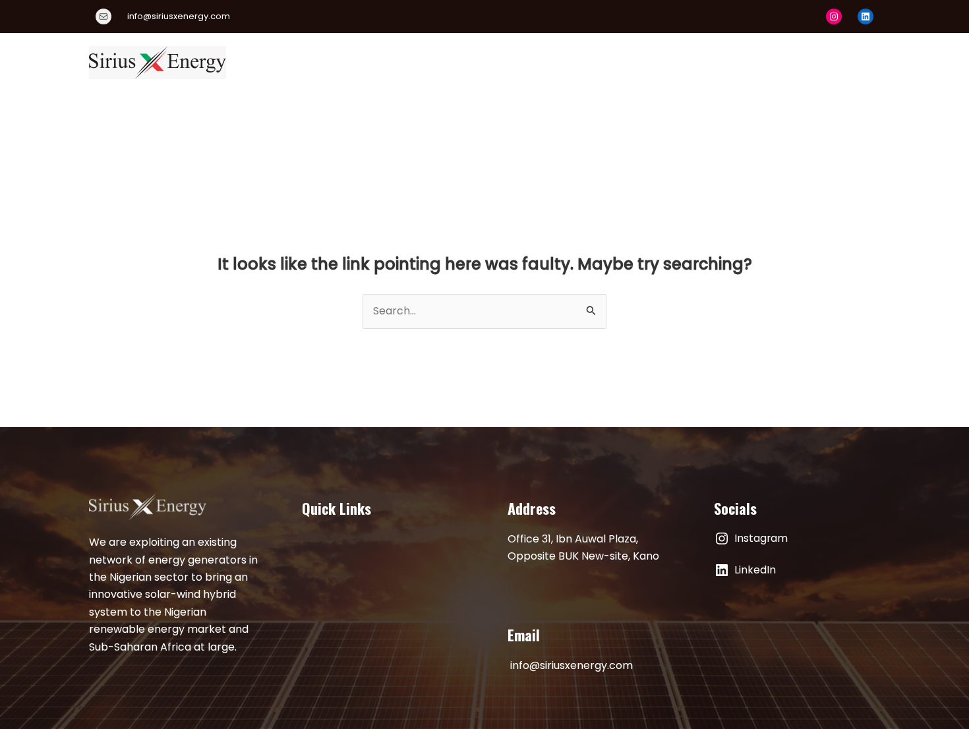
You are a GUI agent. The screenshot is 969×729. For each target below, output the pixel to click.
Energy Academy (581, 62)
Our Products (480, 62)
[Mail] (103, 16)
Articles (767, 62)
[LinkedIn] (865, 16)
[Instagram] (834, 16)
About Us (399, 62)
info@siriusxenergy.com (571, 665)
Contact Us (838, 62)
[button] (632, 63)
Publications (693, 62)
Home (338, 62)
